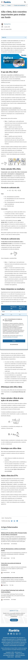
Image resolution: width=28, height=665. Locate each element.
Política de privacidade (9, 653)
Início (3, 5)
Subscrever (14, 620)
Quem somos (10, 657)
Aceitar (14, 341)
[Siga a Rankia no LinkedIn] (14, 634)
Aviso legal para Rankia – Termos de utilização (14, 655)
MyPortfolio (18, 657)
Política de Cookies (20, 653)
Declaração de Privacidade (12, 337)
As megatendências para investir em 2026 (12, 577)
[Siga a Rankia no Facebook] (11, 634)
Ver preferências (14, 344)
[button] (2, 2)
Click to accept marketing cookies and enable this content (14, 61)
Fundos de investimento (19, 5)
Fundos (9, 5)
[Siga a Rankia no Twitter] (8, 634)
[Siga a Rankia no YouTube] (17, 634)
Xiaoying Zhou (7, 24)
